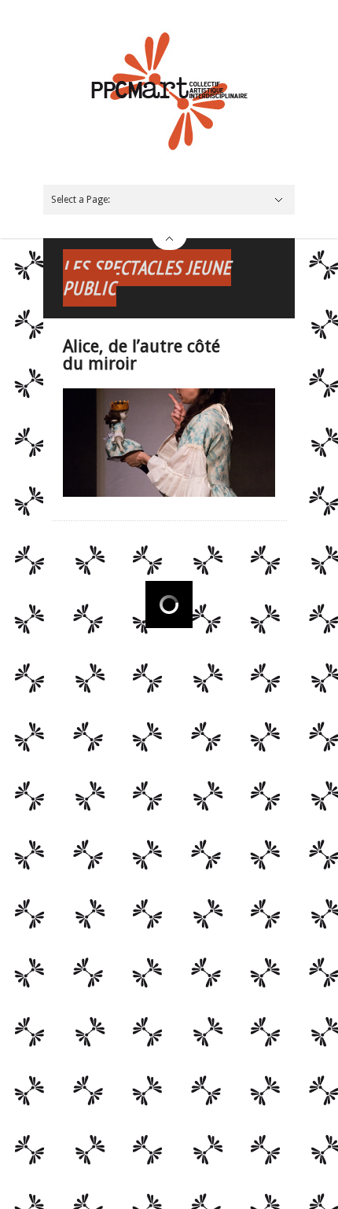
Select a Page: (80, 199)
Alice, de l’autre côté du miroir (141, 354)
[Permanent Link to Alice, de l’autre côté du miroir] (169, 493)
